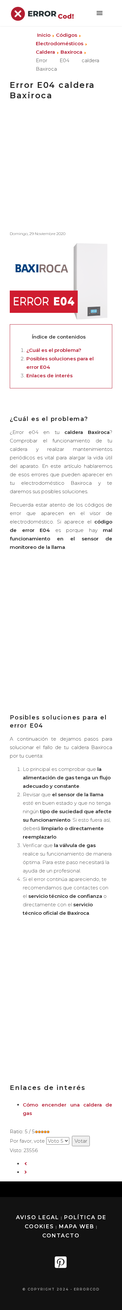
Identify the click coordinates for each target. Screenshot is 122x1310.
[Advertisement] (61, 163)
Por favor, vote (27, 1141)
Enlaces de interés (49, 375)
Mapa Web (76, 1226)
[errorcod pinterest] (61, 1265)
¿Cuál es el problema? (53, 350)
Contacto (61, 1236)
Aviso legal (37, 1217)
